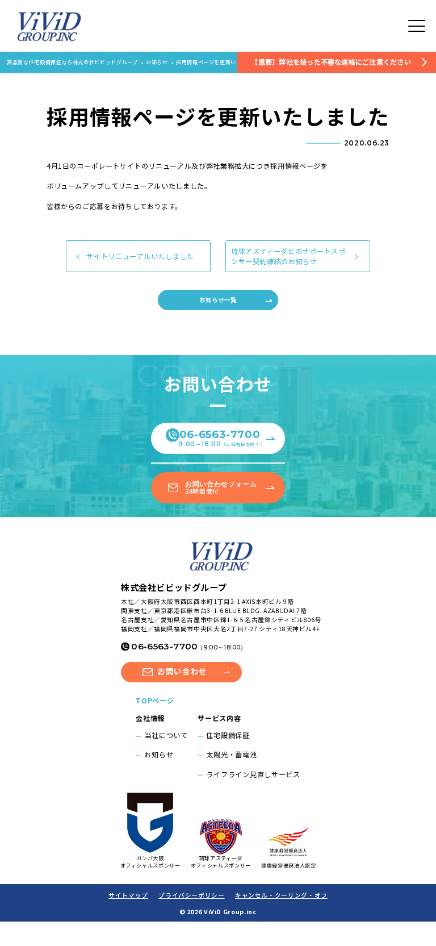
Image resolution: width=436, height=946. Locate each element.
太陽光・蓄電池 (231, 754)
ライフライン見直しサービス (253, 774)
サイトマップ (128, 895)
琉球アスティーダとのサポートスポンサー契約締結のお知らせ (288, 256)
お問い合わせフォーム (221, 488)
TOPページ (155, 700)
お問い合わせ (182, 671)
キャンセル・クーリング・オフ (281, 895)
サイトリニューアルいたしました (140, 256)
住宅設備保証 (227, 735)
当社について (165, 735)
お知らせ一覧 (217, 299)
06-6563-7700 (221, 438)
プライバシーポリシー (191, 895)
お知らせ (158, 754)
